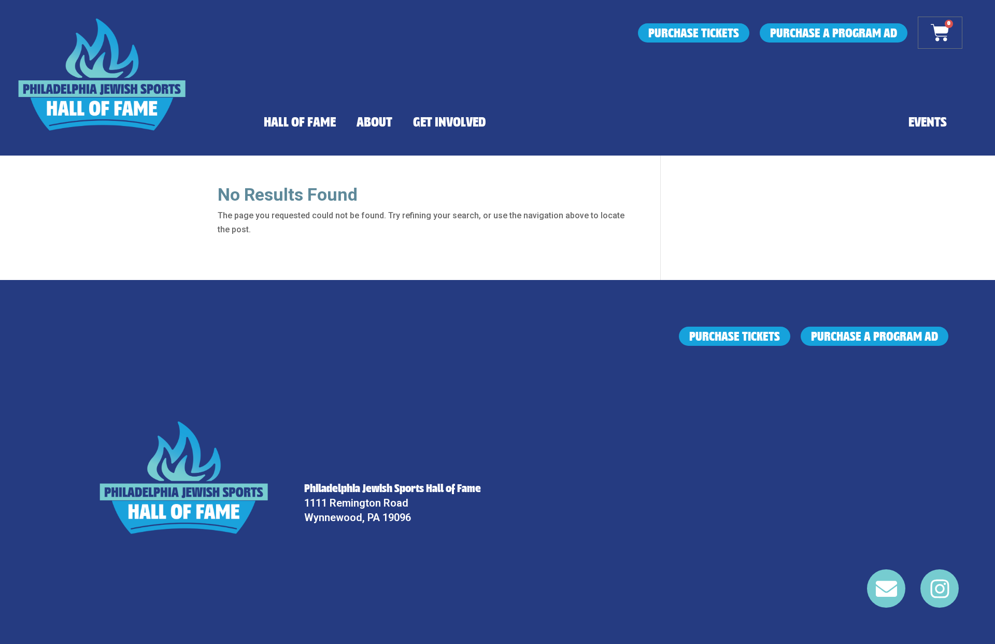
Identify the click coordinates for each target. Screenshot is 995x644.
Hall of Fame (300, 122)
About (374, 122)
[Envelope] (886, 588)
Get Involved (449, 122)
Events (927, 122)
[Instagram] (939, 588)
